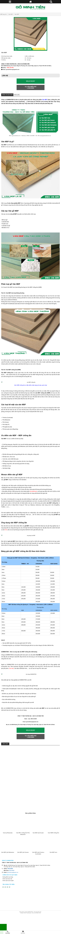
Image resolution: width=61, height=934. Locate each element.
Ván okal (11, 668)
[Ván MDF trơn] (53, 845)
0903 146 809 (10, 67)
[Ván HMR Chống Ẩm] (53, 826)
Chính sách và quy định (10, 874)
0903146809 (11, 870)
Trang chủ (4, 14)
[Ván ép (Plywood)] (7, 826)
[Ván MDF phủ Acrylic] (38, 826)
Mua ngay (30, 81)
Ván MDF (10, 14)
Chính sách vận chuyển (8, 880)
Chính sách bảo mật (7, 878)
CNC (6, 529)
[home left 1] (15, 779)
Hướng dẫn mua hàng (8, 877)
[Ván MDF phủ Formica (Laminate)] (38, 845)
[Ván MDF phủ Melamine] (7, 845)
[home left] (45, 779)
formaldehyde (33, 491)
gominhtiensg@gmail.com (12, 872)
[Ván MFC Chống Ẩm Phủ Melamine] (23, 826)
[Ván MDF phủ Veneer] (23, 845)
